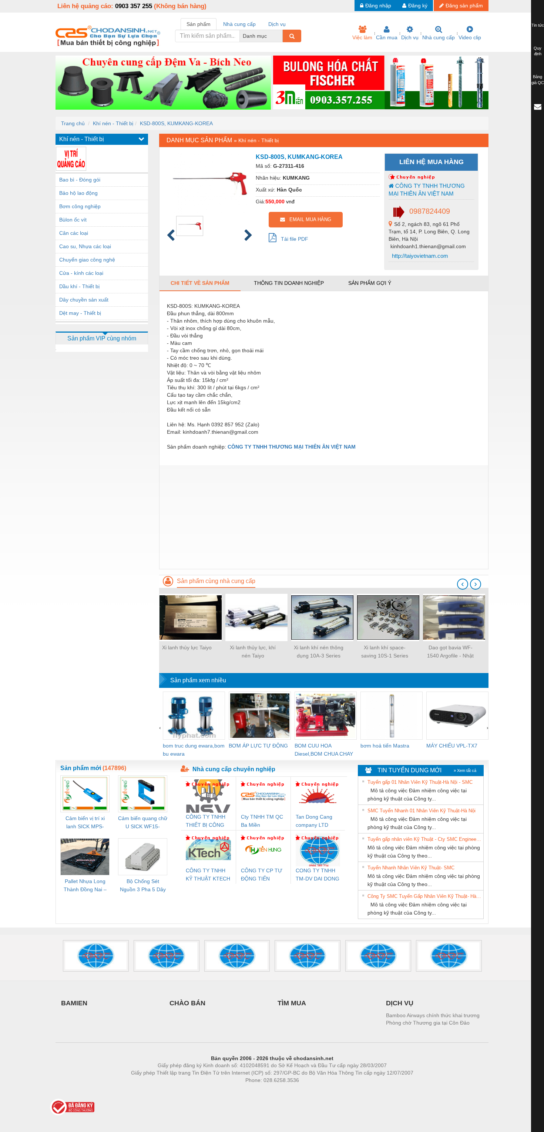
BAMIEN (74, 1003)
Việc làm (362, 37)
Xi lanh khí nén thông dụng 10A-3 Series (318, 652)
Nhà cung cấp (438, 37)
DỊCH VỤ (399, 1003)
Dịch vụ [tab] (277, 24)
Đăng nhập (378, 6)
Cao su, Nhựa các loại (85, 246)
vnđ (290, 201)
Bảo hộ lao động (78, 193)
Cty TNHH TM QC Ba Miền (262, 821)
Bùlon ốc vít (73, 220)
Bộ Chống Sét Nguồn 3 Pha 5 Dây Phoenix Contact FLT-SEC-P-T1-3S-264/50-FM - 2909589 (143, 885)
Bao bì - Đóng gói (79, 180)
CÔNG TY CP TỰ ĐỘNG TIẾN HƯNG (261, 875)
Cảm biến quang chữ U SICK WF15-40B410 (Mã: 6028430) (142, 822)
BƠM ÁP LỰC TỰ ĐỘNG (258, 746)
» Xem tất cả (465, 770)
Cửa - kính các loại (81, 273)
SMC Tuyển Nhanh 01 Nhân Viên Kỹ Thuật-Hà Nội (421, 810)
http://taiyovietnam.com (419, 256)
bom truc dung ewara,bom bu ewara (194, 750)
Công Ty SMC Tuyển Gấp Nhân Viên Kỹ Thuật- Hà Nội (424, 896)
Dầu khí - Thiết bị (79, 286)
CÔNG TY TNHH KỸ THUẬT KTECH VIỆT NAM (208, 875)
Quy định (537, 51)
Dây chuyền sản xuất (83, 300)
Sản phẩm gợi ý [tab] (369, 283)
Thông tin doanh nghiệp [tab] (289, 283)
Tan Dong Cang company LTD (314, 821)
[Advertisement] (323, 517)
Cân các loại (73, 233)
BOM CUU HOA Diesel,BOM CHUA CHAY (324, 750)
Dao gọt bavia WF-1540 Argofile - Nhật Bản (450, 652)
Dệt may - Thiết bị (80, 313)
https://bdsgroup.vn (262, 1091)
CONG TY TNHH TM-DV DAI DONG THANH (317, 875)
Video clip (470, 37)
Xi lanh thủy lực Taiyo (187, 647)
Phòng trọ (223, 1091)
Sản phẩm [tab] (199, 24)
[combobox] (280, 36)
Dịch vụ (410, 37)
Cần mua (386, 37)
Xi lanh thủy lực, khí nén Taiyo (253, 652)
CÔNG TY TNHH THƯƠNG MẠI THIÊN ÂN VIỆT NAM (427, 190)
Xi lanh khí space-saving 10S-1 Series (384, 652)
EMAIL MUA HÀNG (308, 219)
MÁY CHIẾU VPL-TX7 (451, 746)
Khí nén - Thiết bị (113, 123)
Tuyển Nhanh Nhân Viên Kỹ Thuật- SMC (410, 867)
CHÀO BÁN (187, 1003)
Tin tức (537, 25)
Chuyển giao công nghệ (87, 260)
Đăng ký (417, 6)
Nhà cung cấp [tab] (239, 24)
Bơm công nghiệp (80, 206)
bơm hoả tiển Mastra (384, 746)
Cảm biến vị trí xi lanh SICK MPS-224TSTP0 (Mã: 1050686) (85, 822)
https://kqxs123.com (308, 1091)
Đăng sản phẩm (464, 6)
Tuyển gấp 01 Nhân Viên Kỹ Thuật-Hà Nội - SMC (420, 782)
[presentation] (462, 584)
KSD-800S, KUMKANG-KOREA (176, 123)
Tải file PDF (292, 239)
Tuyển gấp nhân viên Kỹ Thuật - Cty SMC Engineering (424, 839)
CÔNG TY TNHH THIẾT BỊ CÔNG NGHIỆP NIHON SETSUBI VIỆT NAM (205, 821)
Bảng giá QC (537, 79)
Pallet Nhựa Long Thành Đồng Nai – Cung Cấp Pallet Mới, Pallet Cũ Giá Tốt (85, 885)
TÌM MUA (292, 1003)
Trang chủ (73, 123)
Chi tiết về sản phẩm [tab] (200, 283)
